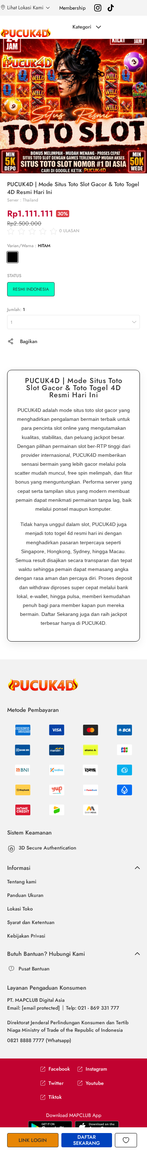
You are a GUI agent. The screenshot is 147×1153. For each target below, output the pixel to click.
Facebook (59, 1069)
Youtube (95, 1083)
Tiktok (55, 1097)
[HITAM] (12, 257)
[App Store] (50, 1127)
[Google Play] (97, 1127)
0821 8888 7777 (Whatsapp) (39, 1040)
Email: (33, 1007)
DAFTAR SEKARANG (86, 1140)
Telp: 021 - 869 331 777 (92, 1007)
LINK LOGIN (33, 1140)
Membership (72, 7)
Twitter (56, 1083)
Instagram (96, 1069)
